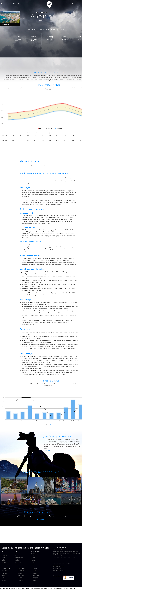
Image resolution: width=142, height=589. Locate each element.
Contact (73, 557)
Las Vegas (4, 580)
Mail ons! (47, 450)
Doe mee (58, 4)
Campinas (20, 580)
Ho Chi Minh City (19, 557)
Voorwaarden (56, 557)
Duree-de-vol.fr (57, 565)
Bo (2, 553)
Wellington (33, 560)
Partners (65, 4)
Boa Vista (4, 562)
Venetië (35, 579)
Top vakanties (5, 4)
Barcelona (35, 577)
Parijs (34, 570)
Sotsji (16, 559)
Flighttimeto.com (57, 568)
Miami (3, 579)
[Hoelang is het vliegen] (41, 4)
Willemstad (20, 573)
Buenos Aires (21, 575)
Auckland (33, 553)
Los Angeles (4, 570)
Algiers (3, 557)
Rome (34, 580)
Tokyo (16, 553)
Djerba (3, 560)
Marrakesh (4, 555)
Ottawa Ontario (5, 572)
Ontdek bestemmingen (18, 4)
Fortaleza (20, 577)
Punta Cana (4, 573)
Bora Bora (33, 559)
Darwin (33, 555)
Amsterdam (36, 575)
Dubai (16, 555)
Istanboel (35, 573)
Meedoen (41, 519)
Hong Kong (18, 562)
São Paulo (20, 572)
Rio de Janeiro (21, 570)
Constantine (4, 564)
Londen (35, 572)
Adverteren (63, 557)
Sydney (33, 562)
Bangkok (17, 560)
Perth (32, 564)
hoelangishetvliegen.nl (58, 570)
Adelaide (33, 557)
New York (4, 577)
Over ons (73, 4)
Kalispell (4, 575)
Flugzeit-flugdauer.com (58, 566)
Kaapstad (4, 559)
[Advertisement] (41, 63)
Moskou (17, 564)
